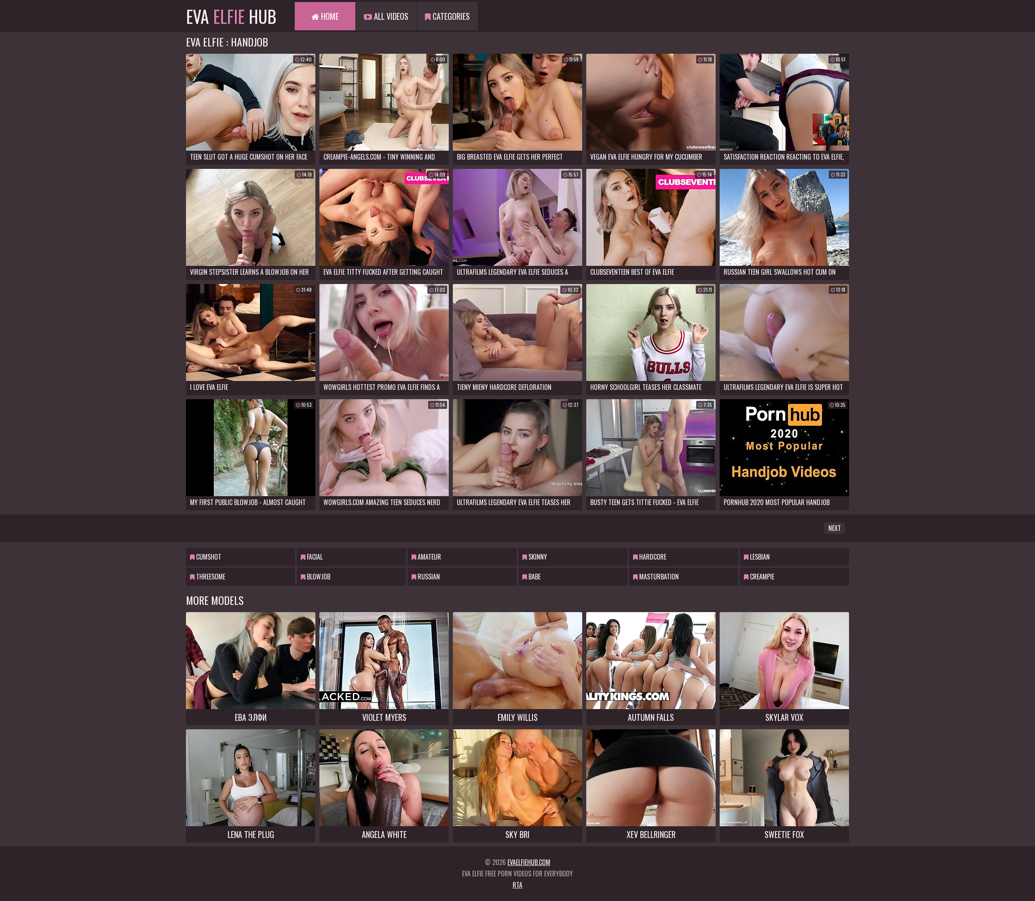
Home (329, 16)
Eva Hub (231, 16)
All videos (390, 16)
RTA (517, 885)
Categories (450, 16)
